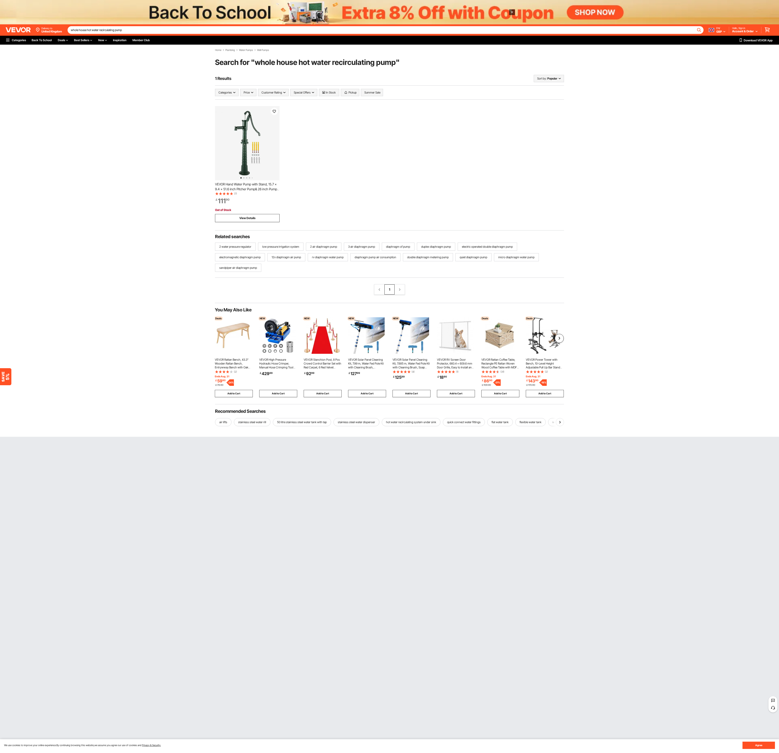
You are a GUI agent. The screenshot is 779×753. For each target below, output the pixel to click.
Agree (758, 745)
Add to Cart (233, 393)
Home (218, 50)
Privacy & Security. (151, 745)
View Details (247, 218)
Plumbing (230, 50)
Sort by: (542, 78)
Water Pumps (246, 50)
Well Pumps (263, 50)
